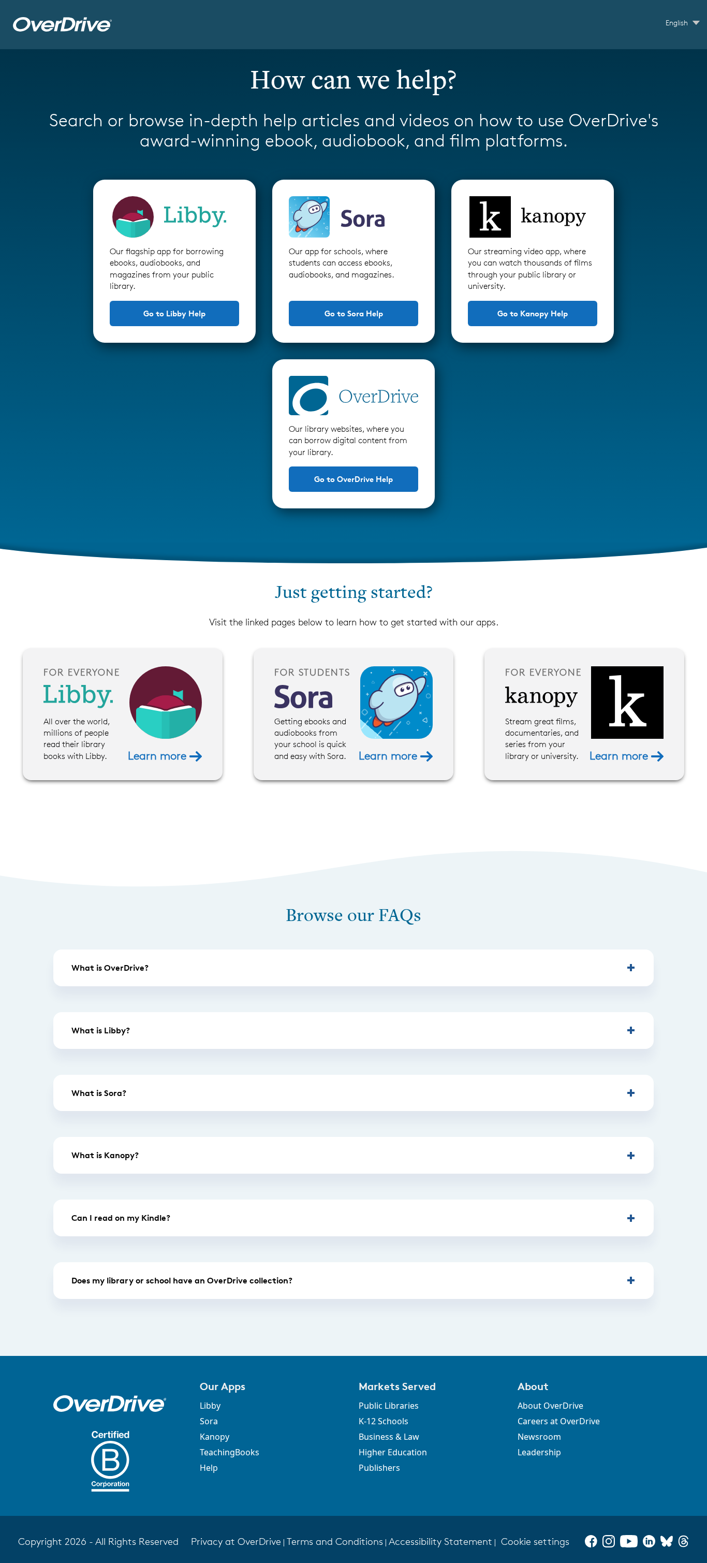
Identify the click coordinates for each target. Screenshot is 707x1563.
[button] (273, 1386)
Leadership (539, 1452)
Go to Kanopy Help (532, 313)
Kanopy (214, 1436)
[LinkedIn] (649, 1541)
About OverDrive (550, 1405)
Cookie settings (535, 1541)
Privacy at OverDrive (236, 1541)
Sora (209, 1421)
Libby (210, 1405)
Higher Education (393, 1452)
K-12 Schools (383, 1421)
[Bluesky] (666, 1541)
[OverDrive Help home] (62, 24)
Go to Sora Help (354, 313)
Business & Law (389, 1436)
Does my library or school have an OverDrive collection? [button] (181, 1280)
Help (209, 1467)
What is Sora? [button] (98, 1093)
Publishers (379, 1467)
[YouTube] (629, 1541)
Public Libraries (389, 1405)
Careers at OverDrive (559, 1421)
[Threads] (683, 1541)
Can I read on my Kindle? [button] (120, 1218)
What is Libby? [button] (100, 1030)
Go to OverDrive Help (353, 479)
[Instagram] (608, 1541)
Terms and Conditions (335, 1541)
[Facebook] (591, 1541)
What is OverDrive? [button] (110, 967)
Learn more (158, 755)
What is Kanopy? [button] (105, 1155)
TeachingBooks (229, 1452)
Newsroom (539, 1436)
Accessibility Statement (440, 1541)
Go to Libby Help (174, 313)
